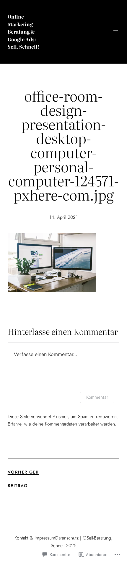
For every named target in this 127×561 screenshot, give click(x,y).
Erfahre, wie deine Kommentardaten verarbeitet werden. (62, 424)
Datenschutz (67, 537)
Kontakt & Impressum (34, 537)
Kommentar (97, 397)
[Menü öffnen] (115, 31)
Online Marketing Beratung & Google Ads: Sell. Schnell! (23, 31)
